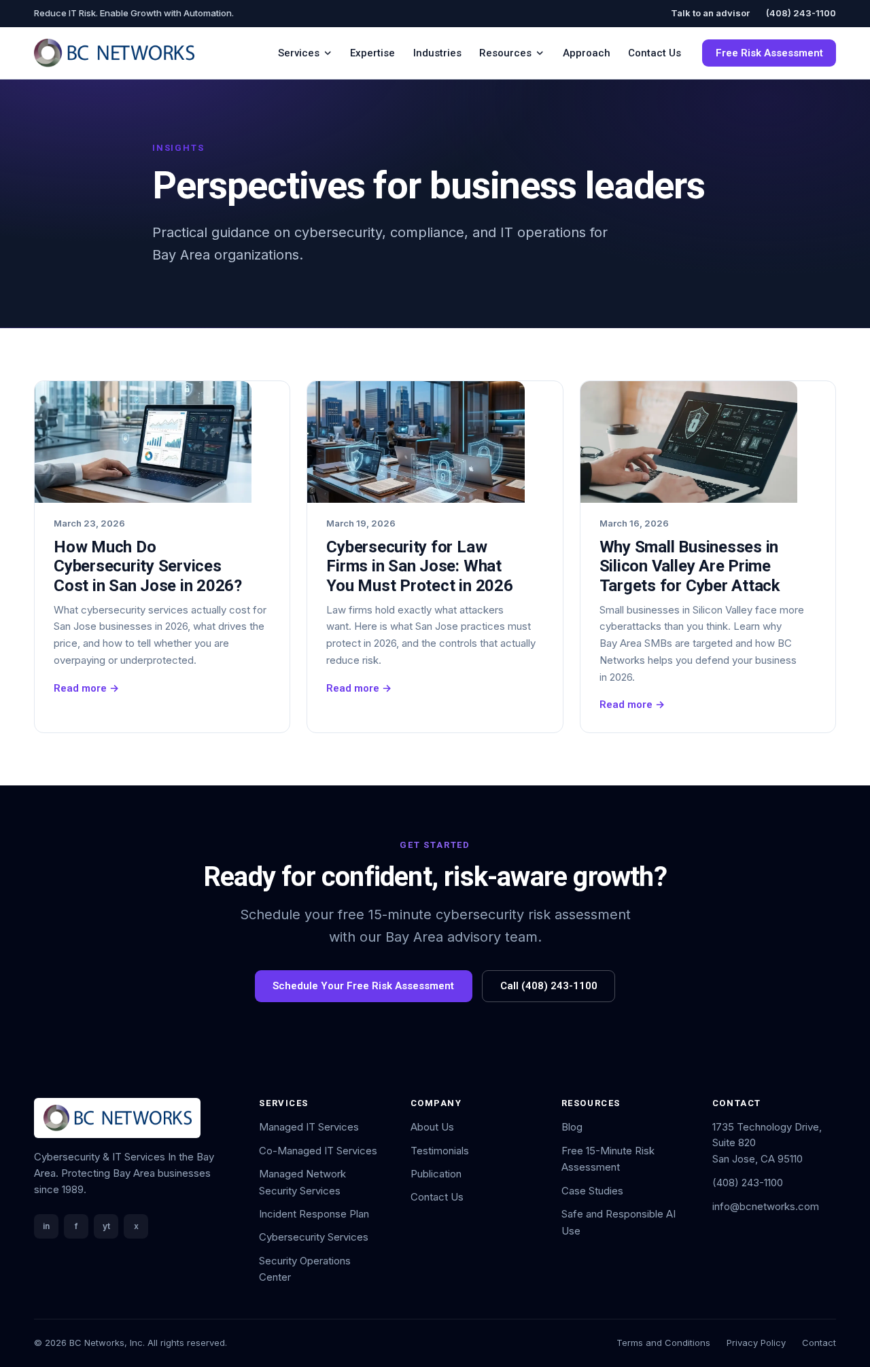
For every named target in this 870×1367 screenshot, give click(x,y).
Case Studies (592, 1190)
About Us (432, 1126)
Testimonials (440, 1150)
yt (106, 1226)
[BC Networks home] (114, 53)
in (46, 1226)
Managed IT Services (309, 1126)
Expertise (372, 53)
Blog (571, 1126)
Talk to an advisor (710, 12)
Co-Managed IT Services (318, 1150)
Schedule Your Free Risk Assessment (363, 986)
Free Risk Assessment (769, 53)
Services (298, 53)
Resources (505, 53)
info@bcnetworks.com (765, 1206)
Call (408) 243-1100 (548, 986)
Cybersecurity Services (313, 1236)
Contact (819, 1342)
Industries (437, 53)
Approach (586, 53)
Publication (436, 1173)
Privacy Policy (756, 1342)
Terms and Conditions (663, 1342)
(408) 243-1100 (801, 12)
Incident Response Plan (314, 1213)
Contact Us (654, 53)
